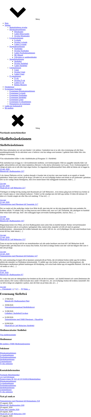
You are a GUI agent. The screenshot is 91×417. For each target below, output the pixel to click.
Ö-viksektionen (15, 76)
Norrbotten (18, 49)
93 (22, 289)
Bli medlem (9, 108)
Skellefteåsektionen (16, 59)
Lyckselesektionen (16, 38)
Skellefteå (18, 61)
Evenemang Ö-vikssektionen (20, 102)
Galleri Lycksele (20, 44)
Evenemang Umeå (16, 100)
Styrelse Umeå (19, 72)
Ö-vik (16, 78)
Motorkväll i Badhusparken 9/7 (11, 275)
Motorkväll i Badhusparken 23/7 (12, 171)
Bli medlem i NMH (7, 344)
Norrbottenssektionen (8, 357)
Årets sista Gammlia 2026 (9, 410)
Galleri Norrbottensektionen (24, 53)
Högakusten (18, 32)
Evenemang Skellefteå (17, 97)
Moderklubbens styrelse (18, 27)
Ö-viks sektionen (6, 364)
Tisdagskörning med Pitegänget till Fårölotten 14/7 (19, 256)
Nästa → (26, 289)
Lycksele (17, 40)
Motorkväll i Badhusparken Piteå (17, 301)
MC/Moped (18, 55)
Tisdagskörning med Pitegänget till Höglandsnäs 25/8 (20, 401)
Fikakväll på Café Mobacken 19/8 (12, 414)
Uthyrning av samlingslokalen (25, 57)
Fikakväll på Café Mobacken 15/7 (12, 239)
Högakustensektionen (17, 30)
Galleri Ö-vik (19, 83)
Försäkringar (9, 87)
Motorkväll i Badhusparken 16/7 (12, 221)
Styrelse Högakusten (22, 36)
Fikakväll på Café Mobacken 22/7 (12, 188)
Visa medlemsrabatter (8, 335)
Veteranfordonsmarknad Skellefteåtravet (20, 307)
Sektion (7, 25)
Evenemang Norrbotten (18, 95)
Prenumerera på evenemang (19, 104)
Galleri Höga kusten (21, 34)
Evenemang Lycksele (17, 93)
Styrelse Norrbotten (21, 51)
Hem (6, 23)
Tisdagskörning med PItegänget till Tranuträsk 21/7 (19, 204)
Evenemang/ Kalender (13, 89)
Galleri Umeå (19, 74)
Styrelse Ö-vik (19, 80)
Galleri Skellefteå (20, 66)
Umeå (16, 70)
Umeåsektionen (15, 68)
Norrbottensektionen (17, 47)
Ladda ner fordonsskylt (13, 106)
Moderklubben (35, 379)
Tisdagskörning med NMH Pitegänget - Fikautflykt (24, 319)
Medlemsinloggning (22, 344)
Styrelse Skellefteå (21, 64)
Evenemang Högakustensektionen (22, 91)
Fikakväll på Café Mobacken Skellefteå (19, 326)
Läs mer (3, 184)
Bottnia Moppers (20, 85)
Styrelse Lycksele (20, 42)
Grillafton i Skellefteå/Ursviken (16, 313)
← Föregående (5, 289)
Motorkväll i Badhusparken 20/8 (12, 405)
